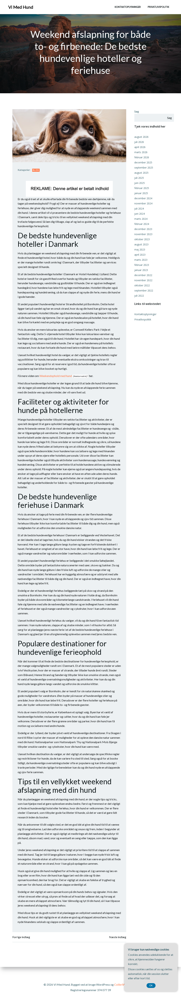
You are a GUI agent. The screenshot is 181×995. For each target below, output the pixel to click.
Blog (36, 170)
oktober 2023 (142, 239)
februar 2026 (141, 157)
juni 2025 (139, 183)
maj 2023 (139, 249)
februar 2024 (141, 224)
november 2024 (143, 203)
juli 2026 (139, 142)
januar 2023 (141, 270)
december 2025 (143, 162)
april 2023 (139, 254)
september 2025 (143, 167)
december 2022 (143, 275)
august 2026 (141, 136)
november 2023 (143, 234)
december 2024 (143, 198)
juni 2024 (139, 213)
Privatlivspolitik (158, 6)
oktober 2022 (142, 285)
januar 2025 (141, 193)
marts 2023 (140, 259)
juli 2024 (139, 208)
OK (151, 985)
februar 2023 (141, 265)
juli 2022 (139, 295)
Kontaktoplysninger (128, 6)
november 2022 (143, 280)
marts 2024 (140, 218)
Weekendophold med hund (55, 375)
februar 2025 (141, 188)
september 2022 (143, 290)
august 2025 (141, 172)
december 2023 (143, 229)
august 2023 (141, 244)
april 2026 (139, 147)
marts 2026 (140, 152)
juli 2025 (139, 177)
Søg (136, 111)
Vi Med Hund (20, 7)
